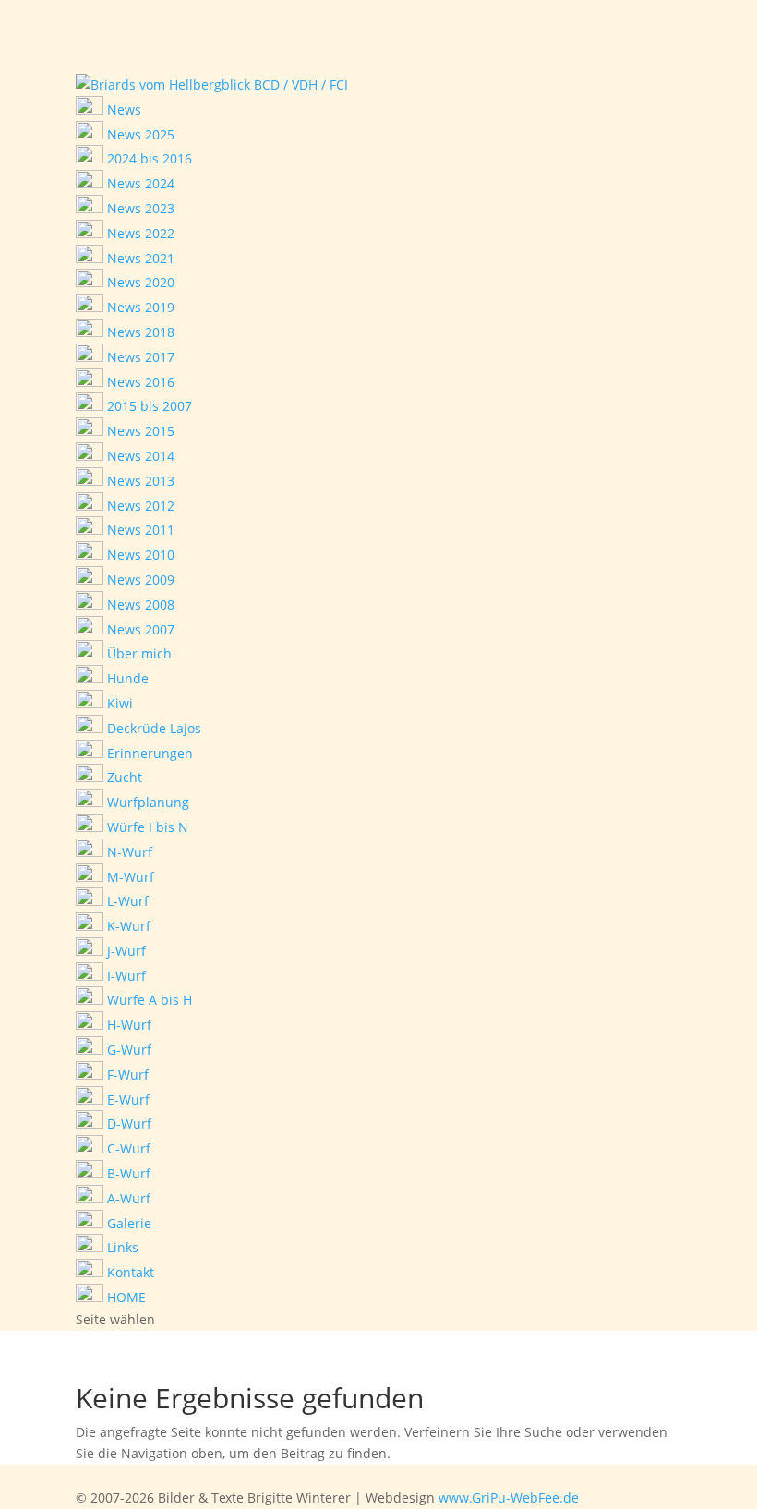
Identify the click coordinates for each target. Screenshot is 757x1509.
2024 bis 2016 (147, 158)
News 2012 (138, 505)
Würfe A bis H (147, 999)
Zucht (122, 777)
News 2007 (138, 629)
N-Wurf (127, 852)
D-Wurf (127, 1123)
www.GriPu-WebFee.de (509, 1497)
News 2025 (138, 134)
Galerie (127, 1223)
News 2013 (138, 480)
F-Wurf (126, 1074)
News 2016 (138, 382)
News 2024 (138, 183)
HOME (124, 1297)
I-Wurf (124, 975)
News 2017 (138, 357)
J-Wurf (124, 951)
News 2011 (138, 529)
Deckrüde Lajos (152, 728)
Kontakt (128, 1272)
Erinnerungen (148, 753)
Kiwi (118, 703)
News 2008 (138, 604)
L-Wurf (126, 901)
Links (120, 1247)
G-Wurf (127, 1049)
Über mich (137, 653)
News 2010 (138, 554)
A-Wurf (126, 1198)
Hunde (126, 678)
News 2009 (138, 579)
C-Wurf (126, 1148)
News (122, 109)
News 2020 (138, 282)
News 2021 (138, 258)
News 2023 (138, 208)
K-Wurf (126, 926)
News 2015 (138, 431)
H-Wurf (127, 1024)
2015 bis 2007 (147, 406)
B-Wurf (126, 1173)
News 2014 (138, 456)
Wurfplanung (146, 802)
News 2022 (138, 233)
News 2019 (138, 307)
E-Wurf (126, 1099)
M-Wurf (128, 877)
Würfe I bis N (145, 827)
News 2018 (138, 332)
